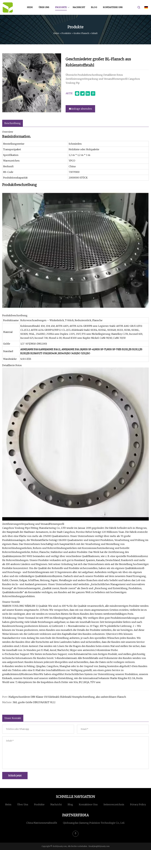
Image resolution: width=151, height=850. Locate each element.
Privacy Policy (138, 804)
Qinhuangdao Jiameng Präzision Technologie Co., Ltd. (94, 822)
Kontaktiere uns (113, 7)
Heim (30, 7)
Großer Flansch (81, 33)
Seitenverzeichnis (114, 804)
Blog (94, 7)
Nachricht (79, 7)
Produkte (61, 7)
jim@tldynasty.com (102, 846)
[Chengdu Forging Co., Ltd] (7, 7)
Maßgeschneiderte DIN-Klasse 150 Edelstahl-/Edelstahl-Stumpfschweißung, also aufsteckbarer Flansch (67, 696)
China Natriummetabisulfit (41, 822)
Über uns (44, 7)
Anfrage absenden (81, 108)
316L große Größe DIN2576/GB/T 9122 (34, 702)
